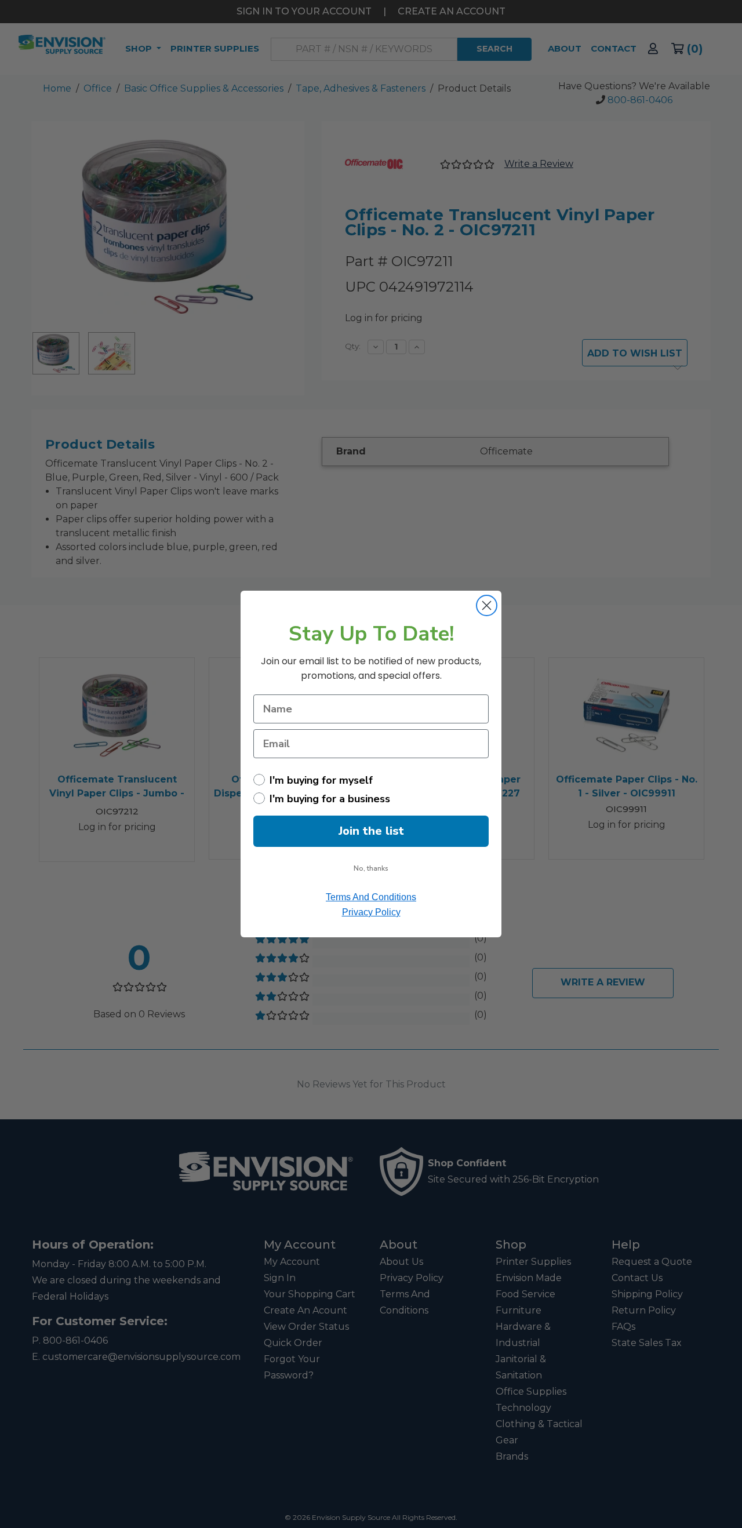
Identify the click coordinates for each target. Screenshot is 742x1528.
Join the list (371, 831)
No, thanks (371, 868)
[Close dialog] (487, 605)
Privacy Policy (371, 912)
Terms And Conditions (371, 897)
